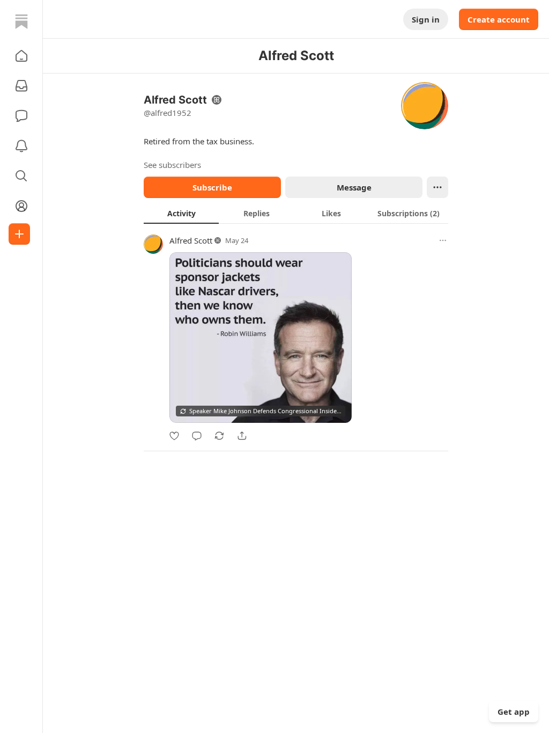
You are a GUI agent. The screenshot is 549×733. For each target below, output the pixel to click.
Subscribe (212, 187)
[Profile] (21, 206)
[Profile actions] (437, 187)
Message (354, 187)
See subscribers (172, 164)
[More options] (442, 240)
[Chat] (21, 116)
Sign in (426, 19)
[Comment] (197, 435)
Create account (499, 19)
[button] (21, 56)
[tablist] (296, 213)
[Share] (242, 435)
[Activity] (21, 146)
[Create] (19, 234)
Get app (514, 711)
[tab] (181, 213)
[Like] (174, 435)
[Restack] (219, 435)
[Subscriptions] (21, 86)
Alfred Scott (190, 240)
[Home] (21, 21)
